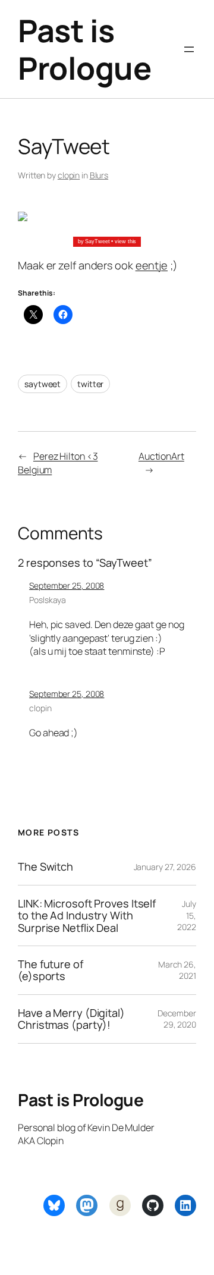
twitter (90, 384)
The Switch (45, 866)
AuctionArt (161, 456)
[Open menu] (189, 49)
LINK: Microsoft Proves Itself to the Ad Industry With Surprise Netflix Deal (87, 915)
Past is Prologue (84, 49)
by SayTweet (94, 241)
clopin (69, 175)
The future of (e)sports (50, 970)
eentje (152, 265)
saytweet (42, 384)
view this (125, 241)
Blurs (99, 175)
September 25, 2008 (66, 585)
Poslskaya (47, 599)
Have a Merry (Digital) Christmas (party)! (71, 1019)
